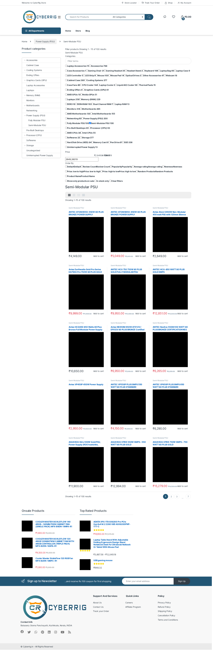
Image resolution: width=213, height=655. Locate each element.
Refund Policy (164, 607)
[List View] (78, 195)
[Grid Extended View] (74, 195)
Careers (129, 602)
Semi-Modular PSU (76, 208)
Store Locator (131, 3)
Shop (170, 3)
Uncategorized (33, 150)
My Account (186, 3)
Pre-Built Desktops (35, 130)
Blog (87, 31)
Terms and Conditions (168, 620)
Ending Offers (32, 75)
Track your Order (101, 611)
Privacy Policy (164, 602)
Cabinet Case (32, 65)
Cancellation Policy (166, 615)
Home (68, 31)
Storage (30, 145)
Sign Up (182, 581)
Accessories (31, 60)
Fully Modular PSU (36, 120)
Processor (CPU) (34, 135)
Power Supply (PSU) (45, 41)
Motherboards (32, 105)
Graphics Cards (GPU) (36, 80)
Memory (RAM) (33, 95)
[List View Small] (83, 195)
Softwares (31, 140)
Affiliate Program (133, 607)
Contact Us (98, 607)
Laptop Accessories (35, 85)
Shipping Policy (165, 611)
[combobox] (88, 17)
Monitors (30, 100)
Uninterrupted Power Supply (39, 155)
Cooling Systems (34, 70)
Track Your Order (152, 3)
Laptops (30, 90)
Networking (31, 110)
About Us (97, 602)
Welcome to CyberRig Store (34, 3)
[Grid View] (69, 195)
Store (78, 31)
